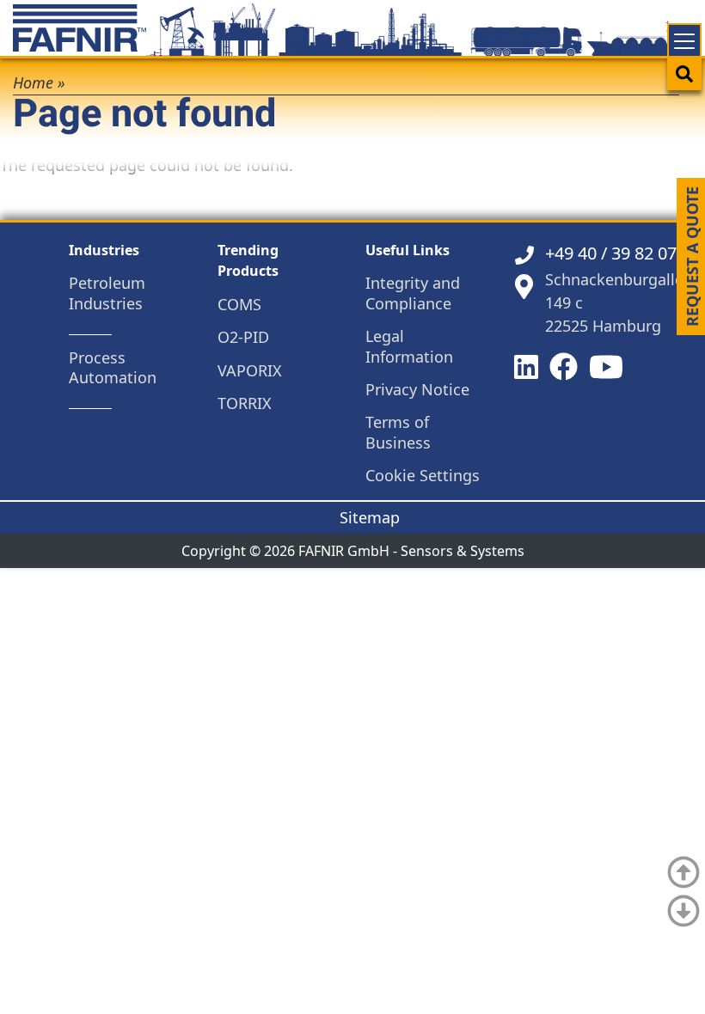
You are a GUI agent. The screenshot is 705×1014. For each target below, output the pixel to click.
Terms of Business (398, 432)
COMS (239, 305)
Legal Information (409, 346)
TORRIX (245, 403)
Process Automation (112, 368)
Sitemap (370, 517)
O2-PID (243, 337)
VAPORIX (250, 371)
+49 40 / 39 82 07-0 (618, 253)
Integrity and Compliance (412, 293)
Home (33, 82)
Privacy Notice (417, 390)
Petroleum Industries (107, 293)
